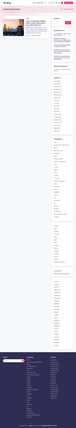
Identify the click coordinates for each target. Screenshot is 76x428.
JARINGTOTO (57, 290)
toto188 (56, 226)
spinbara (56, 206)
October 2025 (57, 92)
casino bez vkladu (58, 159)
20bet (55, 142)
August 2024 (57, 128)
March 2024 (57, 131)
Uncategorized (57, 211)
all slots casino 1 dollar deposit (61, 145)
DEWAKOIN (56, 301)
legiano (55, 170)
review (55, 189)
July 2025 (56, 100)
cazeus (55, 164)
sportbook (56, 284)
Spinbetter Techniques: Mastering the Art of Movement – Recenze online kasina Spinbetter (62, 40)
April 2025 (56, 108)
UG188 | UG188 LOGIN (59, 262)
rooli (55, 197)
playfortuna (57, 186)
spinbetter (56, 208)
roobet (55, 195)
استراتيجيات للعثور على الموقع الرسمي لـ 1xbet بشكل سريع (62, 34)
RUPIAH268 (56, 306)
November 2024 (58, 122)
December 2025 (58, 86)
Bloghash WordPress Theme (49, 425)
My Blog (7, 3)
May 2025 (56, 106)
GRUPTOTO (56, 287)
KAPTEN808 (57, 309)
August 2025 (57, 97)
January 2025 (57, 117)
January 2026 (57, 83)
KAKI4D (56, 256)
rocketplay (56, 192)
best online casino (58, 150)
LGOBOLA (56, 315)
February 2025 (57, 114)
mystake (56, 175)
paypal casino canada (59, 181)
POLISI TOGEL (66, 273)
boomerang (57, 153)
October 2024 (57, 125)
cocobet (56, 167)
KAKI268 (56, 312)
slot (55, 203)
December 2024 (58, 120)
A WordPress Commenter (60, 69)
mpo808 (56, 345)
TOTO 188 (56, 234)
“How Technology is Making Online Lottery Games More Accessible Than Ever (35, 23)
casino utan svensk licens (60, 161)
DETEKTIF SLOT (58, 273)
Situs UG (56, 248)
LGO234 (56, 317)
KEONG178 (56, 342)
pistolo (55, 183)
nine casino (56, 178)
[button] (68, 3)
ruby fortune (57, 200)
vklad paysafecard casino (60, 214)
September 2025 (58, 95)
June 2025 (56, 103)
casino (55, 156)
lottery (27, 18)
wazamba (56, 217)
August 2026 (57, 81)
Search (56, 18)
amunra (56, 147)
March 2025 (57, 111)
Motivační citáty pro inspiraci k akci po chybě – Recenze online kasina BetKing (62, 51)
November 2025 (58, 89)
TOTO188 (56, 231)
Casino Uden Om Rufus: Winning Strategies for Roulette (62, 45)
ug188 (55, 228)
